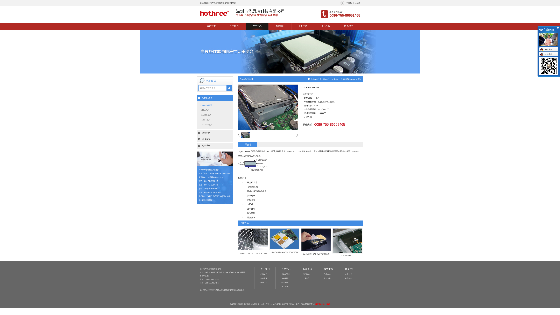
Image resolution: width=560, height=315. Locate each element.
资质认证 (263, 282)
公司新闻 (306, 274)
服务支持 (303, 26)
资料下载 (327, 278)
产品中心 (257, 26)
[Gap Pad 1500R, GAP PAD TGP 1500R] (253, 250)
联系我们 (348, 26)
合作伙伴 (325, 26)
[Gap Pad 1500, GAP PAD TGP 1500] (284, 249)
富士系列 (206, 146)
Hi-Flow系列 (205, 120)
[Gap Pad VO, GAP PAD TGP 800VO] (316, 251)
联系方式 (348, 274)
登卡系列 (206, 139)
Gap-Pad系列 (207, 105)
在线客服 (548, 49)
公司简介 (263, 274)
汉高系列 (206, 133)
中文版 (349, 3)
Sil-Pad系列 (205, 110)
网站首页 (211, 26)
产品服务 (327, 274)
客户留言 (348, 278)
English (357, 3)
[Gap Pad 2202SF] (347, 253)
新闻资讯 (280, 26)
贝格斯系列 (207, 98)
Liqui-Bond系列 (206, 125)
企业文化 (263, 278)
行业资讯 (306, 278)
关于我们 (234, 26)
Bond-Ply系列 (206, 115)
